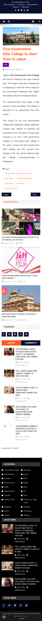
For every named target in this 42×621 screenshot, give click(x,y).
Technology (28, 511)
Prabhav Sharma (22, 365)
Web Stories (25, 7)
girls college (9, 178)
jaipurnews (20, 183)
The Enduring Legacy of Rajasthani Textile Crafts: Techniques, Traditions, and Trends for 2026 (27, 354)
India (25, 487)
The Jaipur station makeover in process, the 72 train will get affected (20, 238)
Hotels (6, 487)
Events (26, 474)
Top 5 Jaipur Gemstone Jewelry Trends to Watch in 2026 (26, 373)
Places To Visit (9, 499)
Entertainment (9, 474)
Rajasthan (7, 507)
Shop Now (16, 7)
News (6, 65)
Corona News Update (11, 470)
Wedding (27, 515)
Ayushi (21, 69)
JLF (25, 491)
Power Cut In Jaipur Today (30, 501)
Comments (31, 343)
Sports (6, 511)
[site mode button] (34, 21)
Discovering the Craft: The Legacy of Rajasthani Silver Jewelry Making (26, 410)
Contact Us (21, 4)
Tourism (7, 515)
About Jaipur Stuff (9, 4)
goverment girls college (24, 178)
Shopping (27, 507)
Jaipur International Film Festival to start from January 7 (20, 277)
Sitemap (21, 618)
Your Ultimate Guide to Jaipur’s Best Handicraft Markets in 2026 (26, 391)
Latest (11, 343)
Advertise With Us (32, 4)
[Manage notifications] (4, 617)
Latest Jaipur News (11, 188)
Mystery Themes (21, 616)
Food (25, 478)
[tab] (11, 343)
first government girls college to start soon (18, 173)
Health (26, 483)
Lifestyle (7, 495)
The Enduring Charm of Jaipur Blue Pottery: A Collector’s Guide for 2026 (27, 430)
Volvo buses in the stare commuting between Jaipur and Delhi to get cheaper (36, 195)
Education (27, 470)
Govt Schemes (9, 483)
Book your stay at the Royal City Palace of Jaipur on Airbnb (19, 315)
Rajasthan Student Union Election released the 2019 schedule (8, 195)
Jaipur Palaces (9, 491)
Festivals (7, 478)
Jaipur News (9, 183)
